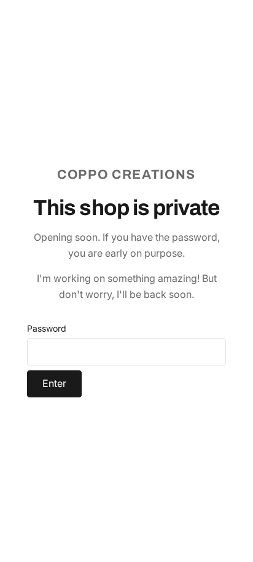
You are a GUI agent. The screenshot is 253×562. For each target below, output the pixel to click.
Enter (54, 383)
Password (46, 328)
